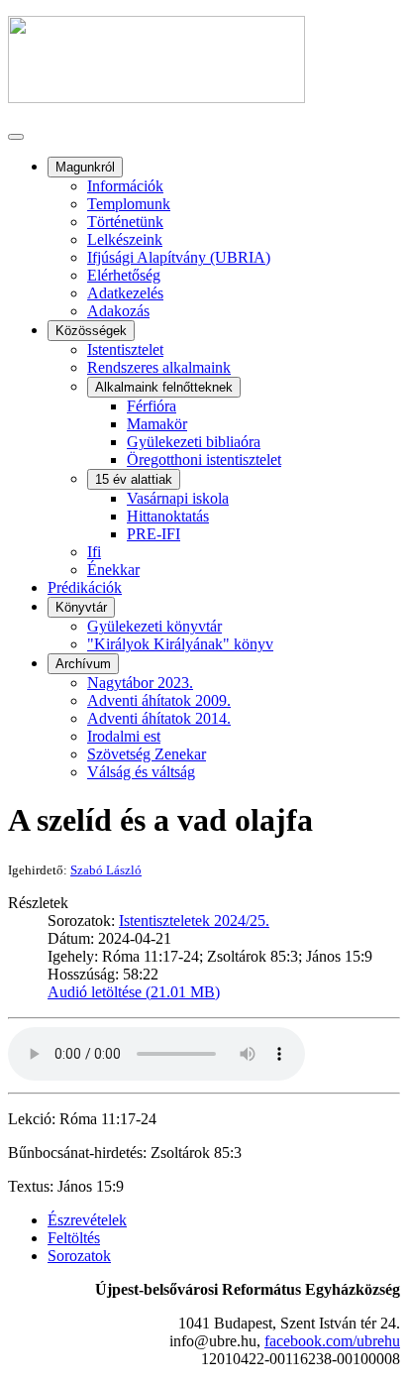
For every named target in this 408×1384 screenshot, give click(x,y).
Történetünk (125, 221)
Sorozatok (79, 1255)
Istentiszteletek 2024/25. (194, 920)
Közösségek (91, 330)
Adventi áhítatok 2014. (159, 718)
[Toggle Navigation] (16, 137)
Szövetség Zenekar (146, 754)
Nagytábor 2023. (140, 682)
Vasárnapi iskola (178, 498)
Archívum (83, 663)
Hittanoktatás (168, 516)
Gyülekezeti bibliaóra (193, 441)
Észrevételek (87, 1219)
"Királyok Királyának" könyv (180, 643)
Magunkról (85, 167)
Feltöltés (74, 1237)
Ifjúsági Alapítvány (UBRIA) (178, 257)
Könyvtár (81, 607)
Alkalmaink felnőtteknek (164, 387)
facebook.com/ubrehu (332, 1340)
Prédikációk (85, 587)
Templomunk (128, 203)
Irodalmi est (123, 736)
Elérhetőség (123, 275)
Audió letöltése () (134, 991)
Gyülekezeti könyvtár (154, 626)
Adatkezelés (125, 293)
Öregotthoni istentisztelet (204, 459)
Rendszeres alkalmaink (159, 367)
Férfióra (151, 406)
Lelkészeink (124, 239)
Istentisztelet (125, 349)
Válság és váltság (141, 771)
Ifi (94, 551)
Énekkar (113, 569)
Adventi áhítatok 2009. (159, 700)
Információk (125, 185)
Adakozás (118, 310)
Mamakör (157, 423)
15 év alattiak (133, 479)
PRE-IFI (153, 533)
